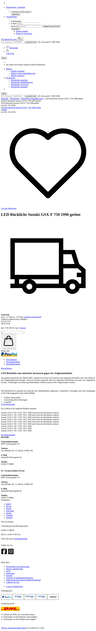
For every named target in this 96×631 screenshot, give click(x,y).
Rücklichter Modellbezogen (22, 82)
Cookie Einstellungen (14, 586)
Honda (8, 509)
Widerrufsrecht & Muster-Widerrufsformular (23, 580)
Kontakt (9, 575)
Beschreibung (11, 360)
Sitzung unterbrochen (14, 569)
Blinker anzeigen (17, 71)
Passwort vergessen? (24, 33)
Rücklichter (10, 78)
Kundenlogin (11, 17)
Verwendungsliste (13, 362)
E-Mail (13, 24)
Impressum (10, 573)
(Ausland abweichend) (32, 317)
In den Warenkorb (8, 348)
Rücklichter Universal (19, 85)
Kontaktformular (20, 539)
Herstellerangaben (13, 364)
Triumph (9, 515)
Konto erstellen (22, 31)
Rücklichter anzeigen (19, 80)
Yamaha (9, 517)
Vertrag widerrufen (8, 628)
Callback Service (12, 582)
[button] (10, 52)
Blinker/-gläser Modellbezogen (23, 73)
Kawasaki (10, 511)
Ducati (8, 506)
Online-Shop (21, 628)
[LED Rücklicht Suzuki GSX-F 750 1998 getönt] (21, 108)
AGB (8, 571)
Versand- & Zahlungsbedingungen (19, 578)
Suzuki (9, 513)
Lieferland (15, 12)
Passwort (14, 26)
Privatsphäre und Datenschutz (18, 567)
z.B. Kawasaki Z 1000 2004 (49, 42)
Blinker (9, 69)
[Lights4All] (9, 39)
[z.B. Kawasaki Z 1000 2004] (31, 42)
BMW (8, 504)
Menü (4, 58)
